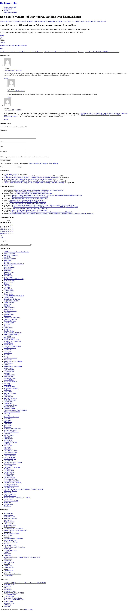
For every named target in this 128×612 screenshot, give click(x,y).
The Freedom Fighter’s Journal (13, 462)
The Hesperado (8, 465)
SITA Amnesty (8, 438)
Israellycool (7, 351)
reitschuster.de (8, 559)
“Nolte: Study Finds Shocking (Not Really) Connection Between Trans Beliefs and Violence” (31, 177)
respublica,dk (8, 589)
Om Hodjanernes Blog (10, 12)
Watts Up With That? (10, 494)
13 (6, 229)
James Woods (8, 353)
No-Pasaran (7, 395)
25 (3, 233)
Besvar (6, 78)
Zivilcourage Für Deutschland (12, 574)
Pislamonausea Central (10, 405)
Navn (1, 141)
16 (12, 229)
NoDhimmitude (8, 396)
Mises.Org (7, 383)
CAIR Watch (8, 285)
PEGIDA (6, 543)
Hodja (14, 21)
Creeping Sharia (8, 297)
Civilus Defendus (9, 290)
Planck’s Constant (9, 407)
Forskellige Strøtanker (10, 319)
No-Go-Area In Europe (11, 542)
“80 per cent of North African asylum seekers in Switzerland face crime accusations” (29, 176)
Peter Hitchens (8, 403)
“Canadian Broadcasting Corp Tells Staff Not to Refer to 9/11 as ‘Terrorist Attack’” (28, 179)
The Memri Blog (9, 470)
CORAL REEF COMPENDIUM (14, 295)
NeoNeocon (7, 390)
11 (3, 229)
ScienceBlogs (8, 437)
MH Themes (29, 609)
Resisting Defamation (10, 430)
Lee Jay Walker (8, 368)
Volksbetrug (7, 572)
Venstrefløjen (101, 21)
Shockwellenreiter (9, 562)
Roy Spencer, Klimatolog (11, 432)
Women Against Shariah (11, 501)
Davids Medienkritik (10, 525)
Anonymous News (9, 517)
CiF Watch (7, 287)
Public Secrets (8, 422)
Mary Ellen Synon (9, 375)
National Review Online (11, 388)
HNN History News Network (12, 332)
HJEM (6, 10)
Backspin (6, 262)
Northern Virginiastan (10, 398)
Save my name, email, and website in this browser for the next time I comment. (25, 157)
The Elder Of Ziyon (10, 459)
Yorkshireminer (8, 504)
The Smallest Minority (10, 484)
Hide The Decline (9, 331)
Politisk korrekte (80, 21)
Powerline (7, 415)
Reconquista (7, 427)
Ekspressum (7, 312)
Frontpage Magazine (10, 321)
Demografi (22, 21)
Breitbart (6, 284)
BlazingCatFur (8, 275)
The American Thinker (10, 450)
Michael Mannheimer (10, 540)
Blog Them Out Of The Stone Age (14, 279)
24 (1, 233)
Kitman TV (7, 364)
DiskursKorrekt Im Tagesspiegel (13, 528)
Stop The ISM (8, 445)
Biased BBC (7, 270)
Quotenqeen (7, 555)
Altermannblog (8, 515)
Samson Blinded (8, 435)
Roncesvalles (8, 560)
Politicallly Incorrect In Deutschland (14, 547)
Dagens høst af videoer (10, 174)
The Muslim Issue (9, 472)
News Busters (8, 391)
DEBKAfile (7, 304)
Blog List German (9, 522)
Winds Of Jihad (8, 499)
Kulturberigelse (57, 21)
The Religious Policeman (11, 481)
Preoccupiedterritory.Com (11, 417)
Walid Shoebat (8, 492)
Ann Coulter (7, 257)
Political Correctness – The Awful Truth (15, 410)
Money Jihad (7, 385)
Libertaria (6, 537)
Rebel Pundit (7, 425)
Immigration (41, 21)
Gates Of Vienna (9, 322)
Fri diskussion (8, 9)
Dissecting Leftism (9, 307)
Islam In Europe (8, 344)
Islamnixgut (7, 532)
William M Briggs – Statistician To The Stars (17, 497)
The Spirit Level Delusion (11, 486)
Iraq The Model (8, 343)
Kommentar (3, 130)
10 (1, 229)
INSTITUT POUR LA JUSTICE (14, 593)
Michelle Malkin (8, 380)
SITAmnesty (7, 605)
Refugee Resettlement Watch (12, 428)
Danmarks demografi (10, 7)
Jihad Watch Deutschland (11, 533)
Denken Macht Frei (9, 527)
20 (6, 231)
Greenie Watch (8, 327)
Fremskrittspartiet (32, 21)
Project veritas (8, 418)
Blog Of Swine (8, 277)
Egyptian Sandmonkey (10, 311)
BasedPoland (8, 269)
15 (10, 229)
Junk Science (8, 359)
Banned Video (8, 265)
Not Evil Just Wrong (10, 400)
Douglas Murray (8, 309)
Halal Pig (6, 329)
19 (5, 231)
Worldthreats (7, 502)
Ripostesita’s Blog (9, 603)
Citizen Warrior (8, 289)
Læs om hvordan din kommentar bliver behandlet (43, 163)
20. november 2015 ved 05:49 (13, 110)
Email (1, 146)
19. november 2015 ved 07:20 (13, 70)
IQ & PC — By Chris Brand (12, 341)
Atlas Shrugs (7, 260)
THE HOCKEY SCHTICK (12, 467)
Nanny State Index (9, 386)
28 (8, 233)
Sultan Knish (7, 449)
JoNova (6, 356)
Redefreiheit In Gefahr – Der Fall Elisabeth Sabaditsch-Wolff (22, 557)
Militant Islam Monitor (10, 381)
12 (5, 229)
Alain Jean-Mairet (9, 584)
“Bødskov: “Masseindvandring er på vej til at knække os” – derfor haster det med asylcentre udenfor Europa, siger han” (47, 195)
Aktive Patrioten (8, 513)
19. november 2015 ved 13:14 (16, 91)
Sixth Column (8, 440)
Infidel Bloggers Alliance (11, 339)
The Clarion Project (9, 457)
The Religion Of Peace (10, 479)
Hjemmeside (3, 151)
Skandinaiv (7, 606)
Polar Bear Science (9, 408)
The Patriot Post (8, 475)
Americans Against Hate (11, 255)
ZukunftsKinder (8, 575)
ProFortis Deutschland (10, 550)
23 (12, 231)
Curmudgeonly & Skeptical (12, 299)
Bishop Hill (7, 274)
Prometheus (7, 554)
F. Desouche (7, 588)
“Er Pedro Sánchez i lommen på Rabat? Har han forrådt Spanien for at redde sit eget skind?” (31, 181)
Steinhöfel (7, 564)
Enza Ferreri (7, 586)
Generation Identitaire (10, 591)
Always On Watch (9, 253)
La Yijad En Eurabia (10, 594)
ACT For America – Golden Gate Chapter (16, 252)
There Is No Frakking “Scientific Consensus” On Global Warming (23, 489)
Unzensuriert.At (8, 570)
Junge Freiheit (8, 535)
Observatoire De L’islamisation (13, 598)
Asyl (17, 21)
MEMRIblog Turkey (10, 378)
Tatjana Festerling (9, 567)
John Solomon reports (10, 358)
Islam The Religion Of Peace (12, 346)
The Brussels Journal (10, 454)
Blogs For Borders (9, 280)
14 (8, 229)
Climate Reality (8, 294)
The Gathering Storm (10, 464)
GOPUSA (7, 324)
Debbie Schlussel (9, 302)
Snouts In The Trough (10, 442)
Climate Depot (8, 292)
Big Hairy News (8, 272)
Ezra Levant (7, 316)
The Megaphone (8, 469)
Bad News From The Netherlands (14, 264)
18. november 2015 (6, 21)
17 (1, 231)
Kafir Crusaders (8, 363)
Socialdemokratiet (90, 21)
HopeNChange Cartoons (11, 334)
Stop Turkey (7, 447)
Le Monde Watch (9, 596)
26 (5, 233)
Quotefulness (8, 423)
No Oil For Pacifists (10, 393)
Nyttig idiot (71, 21)
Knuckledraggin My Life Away (13, 366)
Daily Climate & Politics (11, 301)
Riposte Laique (8, 601)
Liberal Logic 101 (9, 371)
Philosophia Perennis (10, 545)
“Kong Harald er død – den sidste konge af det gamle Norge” (34, 193)
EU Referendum (8, 314)
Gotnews (6, 326)
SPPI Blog (7, 444)
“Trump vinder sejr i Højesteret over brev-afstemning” (32, 192)
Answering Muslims (10, 258)
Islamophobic (8, 349)
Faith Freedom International (12, 317)
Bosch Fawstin (8, 282)
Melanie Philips (8, 376)
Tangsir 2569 (8, 565)
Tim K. (6, 569)
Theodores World (9, 487)
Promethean (7, 420)
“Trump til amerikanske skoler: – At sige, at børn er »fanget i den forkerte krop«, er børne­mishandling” (34, 182)
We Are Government (10, 496)
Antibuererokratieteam (10, 518)
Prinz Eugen (7, 548)
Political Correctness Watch (12, 412)
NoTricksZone (8, 401)
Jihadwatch (7, 354)
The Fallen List (8, 460)
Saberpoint (7, 433)
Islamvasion (48, 21)
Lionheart (6, 373)
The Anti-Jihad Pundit (10, 452)
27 (6, 233)
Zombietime (7, 506)
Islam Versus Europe (10, 348)
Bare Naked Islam (9, 267)
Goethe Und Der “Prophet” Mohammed (15, 530)
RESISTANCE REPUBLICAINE (14, 600)
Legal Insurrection (9, 369)
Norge (65, 21)
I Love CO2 (7, 336)
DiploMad (7, 306)
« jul (1, 237)
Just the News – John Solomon (13, 361)
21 (8, 231)
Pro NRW (7, 552)
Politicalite (7, 413)
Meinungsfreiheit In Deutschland (13, 538)
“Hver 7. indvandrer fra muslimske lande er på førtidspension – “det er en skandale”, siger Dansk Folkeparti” (44, 205)
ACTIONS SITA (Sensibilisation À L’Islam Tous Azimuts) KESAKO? (25, 583)
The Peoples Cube (9, 477)
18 (3, 231)
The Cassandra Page (10, 455)
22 (10, 231)
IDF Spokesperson (9, 338)
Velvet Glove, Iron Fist (10, 491)
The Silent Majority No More (12, 482)
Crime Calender (8, 523)
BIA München (8, 520)
